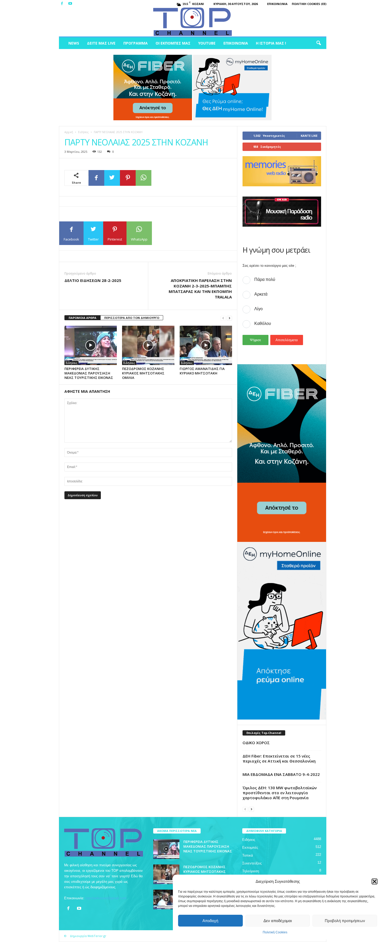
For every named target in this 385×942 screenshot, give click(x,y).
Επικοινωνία (277, 4)
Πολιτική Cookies (275, 932)
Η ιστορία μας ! (271, 43)
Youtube (207, 43)
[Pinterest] (128, 178)
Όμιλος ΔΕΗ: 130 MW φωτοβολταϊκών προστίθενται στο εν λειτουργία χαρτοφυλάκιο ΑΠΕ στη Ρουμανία (280, 792)
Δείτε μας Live (101, 43)
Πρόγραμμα (135, 43)
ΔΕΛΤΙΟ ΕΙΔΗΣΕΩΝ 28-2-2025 (92, 280)
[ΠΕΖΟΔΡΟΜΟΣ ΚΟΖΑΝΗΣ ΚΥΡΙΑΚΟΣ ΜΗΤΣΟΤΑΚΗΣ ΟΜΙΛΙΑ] (148, 345)
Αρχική (68, 132)
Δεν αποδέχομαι (277, 920)
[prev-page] (223, 318)
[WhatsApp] (143, 178)
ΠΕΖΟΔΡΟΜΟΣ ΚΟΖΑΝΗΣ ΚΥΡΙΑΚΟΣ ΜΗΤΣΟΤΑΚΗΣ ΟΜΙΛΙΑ (143, 373)
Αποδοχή (210, 920)
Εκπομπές (250, 848)
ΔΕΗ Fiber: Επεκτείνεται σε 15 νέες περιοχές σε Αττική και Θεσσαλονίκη (279, 758)
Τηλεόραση (250, 871)
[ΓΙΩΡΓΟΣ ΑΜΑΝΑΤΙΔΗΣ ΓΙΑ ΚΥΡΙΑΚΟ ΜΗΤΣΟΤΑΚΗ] (206, 345)
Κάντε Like (309, 136)
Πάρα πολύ (264, 279)
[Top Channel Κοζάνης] (192, 22)
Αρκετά (260, 294)
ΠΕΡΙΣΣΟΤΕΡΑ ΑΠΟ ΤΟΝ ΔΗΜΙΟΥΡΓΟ (131, 318)
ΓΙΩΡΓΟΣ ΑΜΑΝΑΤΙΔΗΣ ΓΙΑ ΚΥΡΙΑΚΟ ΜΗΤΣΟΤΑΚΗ (202, 370)
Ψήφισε (255, 340)
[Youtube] (70, 4)
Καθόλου (262, 323)
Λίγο (258, 309)
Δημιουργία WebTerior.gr (88, 936)
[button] (374, 881)
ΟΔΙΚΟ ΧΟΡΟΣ (256, 742)
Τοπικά (247, 855)
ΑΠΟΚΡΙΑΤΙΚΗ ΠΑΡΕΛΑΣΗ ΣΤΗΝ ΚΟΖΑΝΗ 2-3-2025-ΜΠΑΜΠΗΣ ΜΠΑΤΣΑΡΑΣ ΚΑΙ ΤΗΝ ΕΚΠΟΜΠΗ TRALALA (200, 289)
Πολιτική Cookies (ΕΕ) (309, 4)
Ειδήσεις (83, 132)
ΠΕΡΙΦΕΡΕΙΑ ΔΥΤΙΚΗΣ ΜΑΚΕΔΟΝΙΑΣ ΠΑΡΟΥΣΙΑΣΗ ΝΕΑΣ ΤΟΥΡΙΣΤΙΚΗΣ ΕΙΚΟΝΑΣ (88, 373)
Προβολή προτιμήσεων (345, 920)
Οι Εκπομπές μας (173, 43)
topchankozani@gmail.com (105, 898)
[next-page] (229, 318)
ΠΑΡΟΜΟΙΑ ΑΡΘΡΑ (82, 318)
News (73, 43)
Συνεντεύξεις (252, 863)
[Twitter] (112, 178)
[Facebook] (62, 4)
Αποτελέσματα (287, 340)
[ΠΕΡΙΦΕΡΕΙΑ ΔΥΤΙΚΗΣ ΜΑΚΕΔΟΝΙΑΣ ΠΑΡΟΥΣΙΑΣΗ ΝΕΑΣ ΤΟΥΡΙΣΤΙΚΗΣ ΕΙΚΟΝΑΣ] (90, 345)
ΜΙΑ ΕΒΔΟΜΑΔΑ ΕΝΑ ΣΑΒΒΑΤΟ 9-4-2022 (281, 774)
